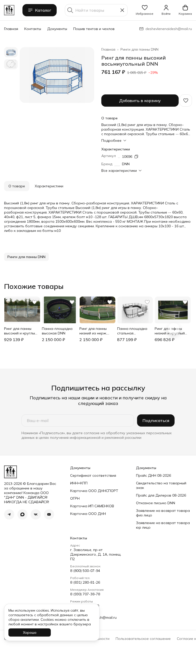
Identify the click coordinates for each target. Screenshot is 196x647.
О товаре (16, 186)
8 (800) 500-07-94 (85, 570)
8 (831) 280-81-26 (85, 582)
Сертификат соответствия (93, 475)
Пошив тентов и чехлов (94, 28)
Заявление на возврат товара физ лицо (163, 512)
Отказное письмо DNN (155, 503)
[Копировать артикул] (136, 156)
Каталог (43, 10)
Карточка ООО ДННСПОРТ (94, 490)
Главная (11, 28)
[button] (144, 10)
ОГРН (75, 498)
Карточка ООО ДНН (88, 513)
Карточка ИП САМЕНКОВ (92, 506)
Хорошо (29, 632)
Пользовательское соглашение (143, 638)
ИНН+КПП (79, 483)
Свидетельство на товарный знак (161, 485)
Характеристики (49, 186)
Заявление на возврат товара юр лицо (163, 525)
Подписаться (155, 420)
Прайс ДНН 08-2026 (153, 475)
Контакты (32, 28)
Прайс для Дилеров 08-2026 (161, 495)
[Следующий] (174, 329)
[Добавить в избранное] (186, 100)
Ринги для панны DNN (139, 49)
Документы (57, 28)
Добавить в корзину (140, 100)
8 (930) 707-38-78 (85, 594)
